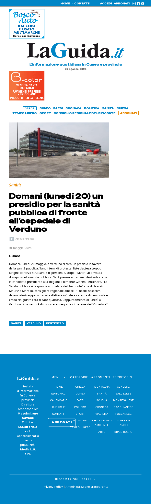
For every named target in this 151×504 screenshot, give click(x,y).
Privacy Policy (53, 486)
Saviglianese (123, 407)
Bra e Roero (123, 431)
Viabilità (101, 413)
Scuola (101, 400)
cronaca (73, 108)
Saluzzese (123, 393)
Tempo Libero (80, 427)
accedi (106, 3)
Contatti (58, 413)
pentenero (55, 323)
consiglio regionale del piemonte (84, 113)
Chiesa (80, 386)
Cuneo (80, 393)
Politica (80, 407)
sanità (108, 108)
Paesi (80, 400)
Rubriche (58, 407)
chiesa (122, 108)
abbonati (122, 3)
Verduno (34, 323)
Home (59, 386)
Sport (80, 413)
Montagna (102, 386)
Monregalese (123, 400)
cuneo (45, 108)
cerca (30, 108)
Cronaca (101, 407)
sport (45, 113)
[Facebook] (138, 3)
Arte (101, 431)
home (65, 3)
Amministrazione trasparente (86, 486)
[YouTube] (142, 3)
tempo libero (24, 113)
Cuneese (123, 386)
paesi (58, 108)
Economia (80, 420)
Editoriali (58, 393)
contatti (82, 3)
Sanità (16, 323)
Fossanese (123, 413)
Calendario (58, 400)
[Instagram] (134, 3)
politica (91, 108)
